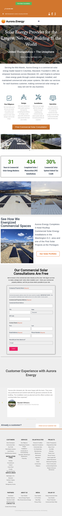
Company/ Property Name (19, 288)
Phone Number (38, 332)
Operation (52, 104)
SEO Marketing (44, 510)
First (10, 325)
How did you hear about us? (17, 339)
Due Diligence (9, 104)
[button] (39, 21)
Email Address (15, 332)
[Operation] (52, 98)
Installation (38, 103)
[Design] (23, 97)
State (32, 309)
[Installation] (38, 97)
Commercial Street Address (16, 302)
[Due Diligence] (9, 98)
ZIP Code (11, 316)
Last (32, 325)
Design (23, 103)
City (10, 309)
